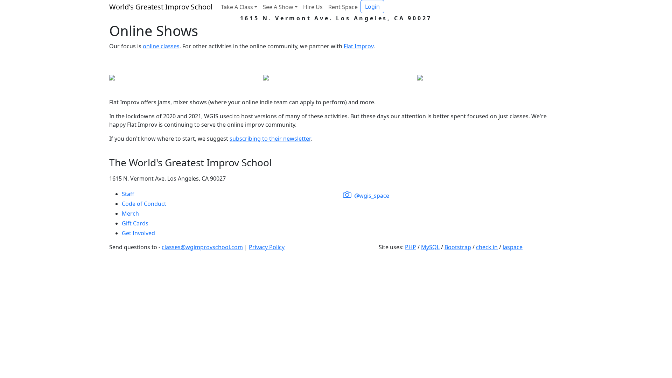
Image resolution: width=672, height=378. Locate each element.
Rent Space (343, 7)
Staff (128, 194)
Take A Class (237, 7)
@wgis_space (371, 196)
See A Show (278, 7)
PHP (410, 247)
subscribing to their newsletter (270, 138)
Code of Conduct (144, 204)
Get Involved (138, 233)
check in (487, 247)
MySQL (430, 247)
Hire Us (313, 7)
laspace (513, 247)
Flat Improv (358, 46)
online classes (161, 46)
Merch (130, 213)
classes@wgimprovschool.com (202, 247)
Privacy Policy (267, 247)
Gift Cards (135, 223)
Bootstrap (457, 247)
